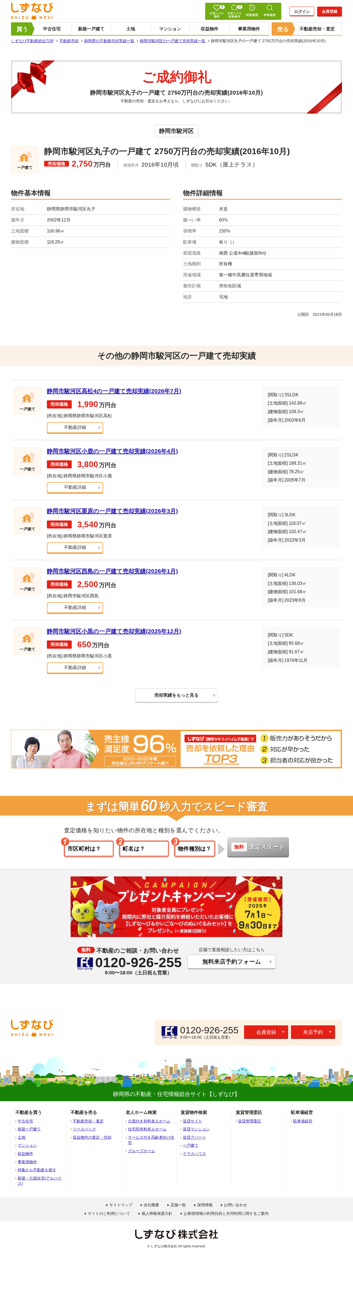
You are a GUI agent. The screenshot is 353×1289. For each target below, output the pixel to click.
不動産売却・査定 (317, 28)
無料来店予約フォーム (231, 961)
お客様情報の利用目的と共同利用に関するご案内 (226, 1213)
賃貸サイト (192, 1121)
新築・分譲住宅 (39, 1181)
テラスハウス (194, 1153)
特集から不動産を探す (37, 1170)
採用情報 (205, 1205)
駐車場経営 (302, 1121)
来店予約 (313, 1032)
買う (22, 29)
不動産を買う (28, 1112)
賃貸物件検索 (194, 1112)
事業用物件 (249, 28)
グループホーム (141, 1151)
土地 (130, 28)
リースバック (84, 1129)
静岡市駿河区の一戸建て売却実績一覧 (172, 41)
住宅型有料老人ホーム (147, 1129)
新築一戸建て (91, 28)
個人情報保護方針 (156, 1213)
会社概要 (151, 1205)
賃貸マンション (196, 1129)
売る (283, 29)
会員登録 (329, 11)
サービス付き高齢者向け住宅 (151, 1140)
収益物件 (209, 28)
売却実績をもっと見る (176, 695)
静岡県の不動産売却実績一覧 (109, 41)
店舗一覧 (178, 1205)
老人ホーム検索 (141, 1112)
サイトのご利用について (109, 1213)
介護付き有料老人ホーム (149, 1121)
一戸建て (190, 1145)
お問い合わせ (235, 1205)
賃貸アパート (194, 1137)
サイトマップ (120, 1205)
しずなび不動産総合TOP (32, 41)
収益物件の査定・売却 (92, 1137)
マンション (170, 28)
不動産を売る (84, 1112)
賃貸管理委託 (249, 1121)
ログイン (302, 11)
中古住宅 (52, 28)
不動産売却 (69, 41)
